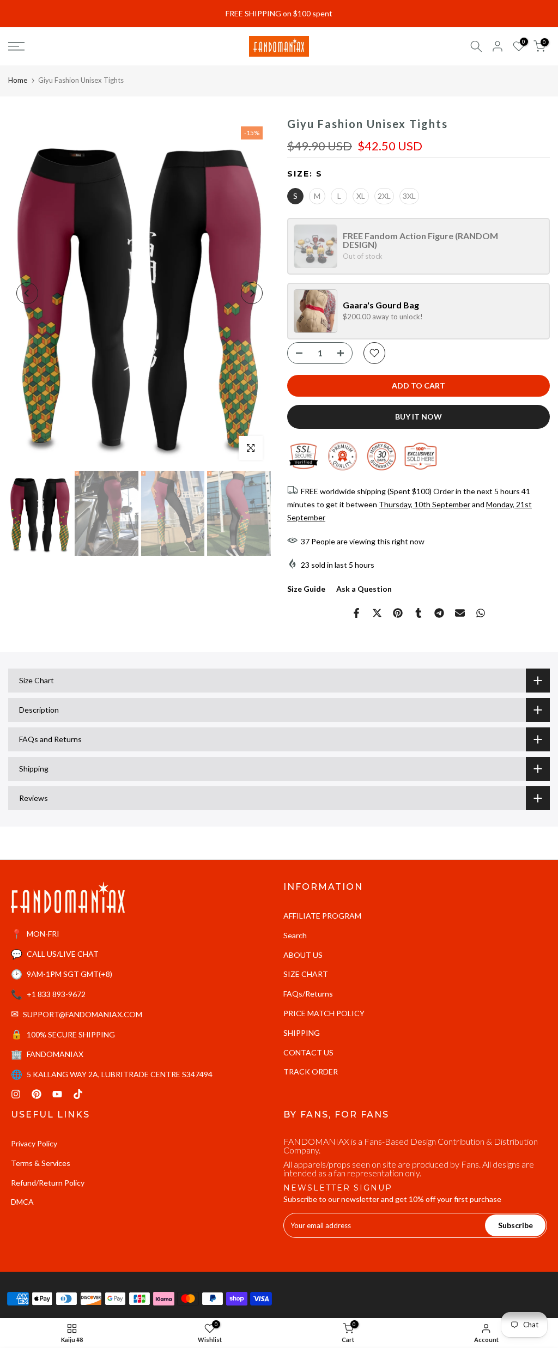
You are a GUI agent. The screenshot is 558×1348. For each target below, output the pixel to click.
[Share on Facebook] (356, 613)
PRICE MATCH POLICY (324, 1013)
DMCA (22, 1201)
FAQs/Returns (308, 993)
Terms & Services (40, 1163)
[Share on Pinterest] (398, 613)
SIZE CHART (305, 974)
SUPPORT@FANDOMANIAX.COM (82, 1014)
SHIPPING (301, 1032)
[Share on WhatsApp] (481, 613)
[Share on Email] (460, 613)
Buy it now (418, 416)
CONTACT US (308, 1052)
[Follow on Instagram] (16, 1094)
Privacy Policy (34, 1143)
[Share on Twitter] (377, 613)
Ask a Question (364, 588)
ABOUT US (303, 955)
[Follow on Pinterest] (36, 1094)
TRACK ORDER (310, 1071)
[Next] (252, 293)
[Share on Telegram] (439, 613)
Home (17, 80)
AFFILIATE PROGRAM (322, 915)
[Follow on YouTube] (57, 1094)
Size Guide (306, 588)
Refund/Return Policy (47, 1182)
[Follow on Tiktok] (78, 1094)
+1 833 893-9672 (56, 994)
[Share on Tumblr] (418, 613)
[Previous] (27, 293)
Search (295, 935)
